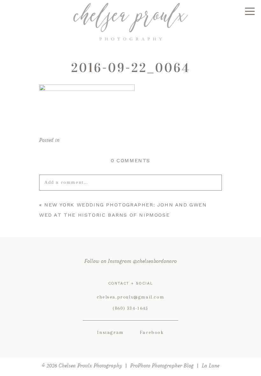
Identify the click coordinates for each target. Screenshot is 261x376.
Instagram (110, 332)
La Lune (210, 366)
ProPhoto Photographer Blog (162, 366)
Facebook (152, 332)
